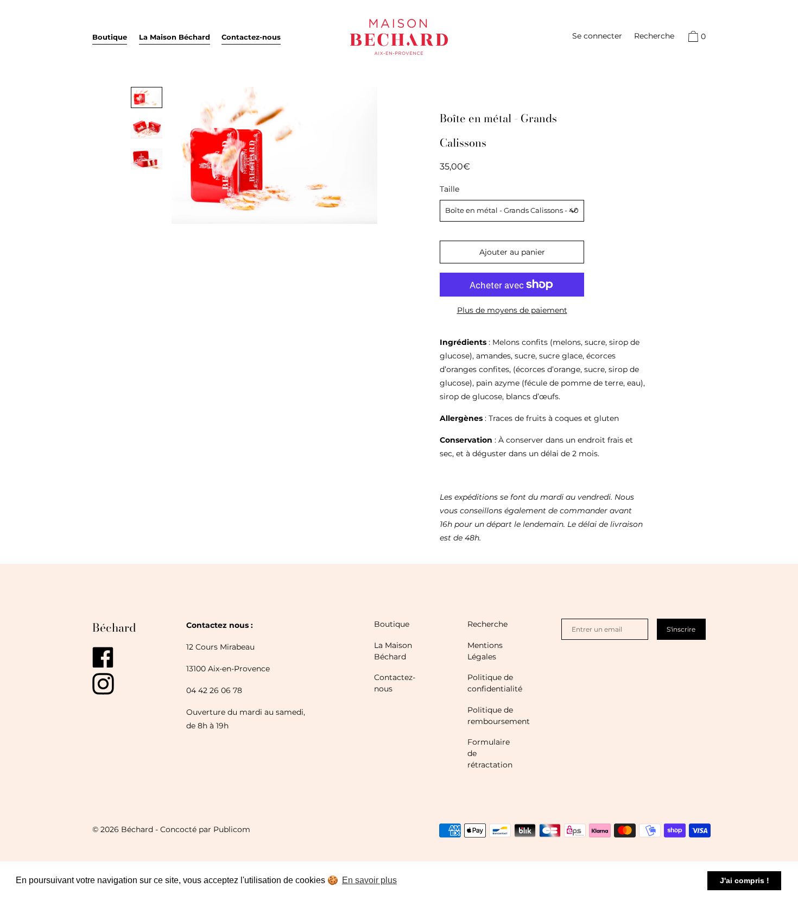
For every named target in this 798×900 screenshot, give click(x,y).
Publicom (231, 829)
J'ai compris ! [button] (744, 880)
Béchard (114, 627)
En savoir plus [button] (369, 880)
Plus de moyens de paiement (512, 310)
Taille (449, 189)
